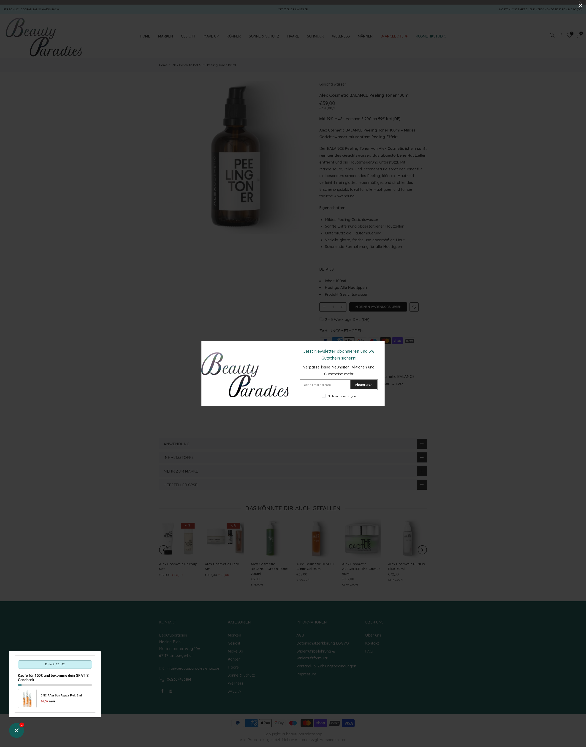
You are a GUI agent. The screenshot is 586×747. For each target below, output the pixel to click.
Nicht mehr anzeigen (342, 396)
